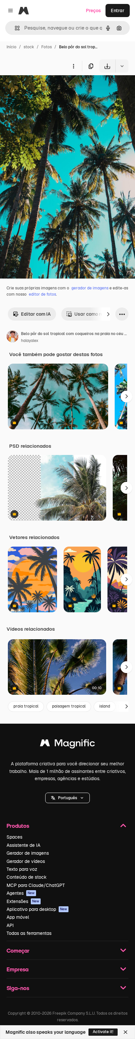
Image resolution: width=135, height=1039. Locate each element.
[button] (67, 798)
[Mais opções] (73, 66)
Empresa (18, 969)
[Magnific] (67, 744)
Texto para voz (22, 869)
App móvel (18, 917)
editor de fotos (42, 294)
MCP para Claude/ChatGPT (36, 885)
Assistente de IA (23, 845)
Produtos (18, 825)
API (10, 925)
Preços (93, 10)
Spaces (14, 837)
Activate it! (103, 1031)
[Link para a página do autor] (12, 337)
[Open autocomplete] (15, 28)
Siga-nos (18, 987)
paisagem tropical (69, 706)
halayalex (29, 340)
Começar (18, 950)
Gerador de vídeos (26, 861)
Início (11, 47)
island (104, 706)
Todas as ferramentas (29, 933)
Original (42, 88)
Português (67, 798)
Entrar (118, 10)
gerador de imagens (89, 288)
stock (29, 47)
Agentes (21, 893)
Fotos (46, 47)
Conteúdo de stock (27, 877)
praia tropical (25, 706)
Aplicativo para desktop (37, 909)
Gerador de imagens (28, 853)
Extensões (23, 901)
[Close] (125, 1032)
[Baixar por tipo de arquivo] (121, 66)
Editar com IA (36, 314)
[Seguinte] (108, 314)
